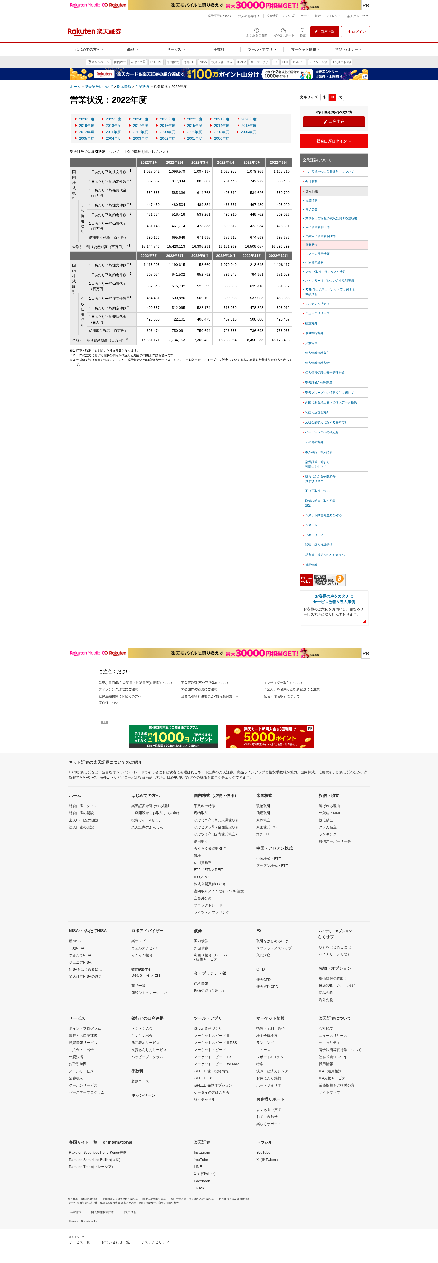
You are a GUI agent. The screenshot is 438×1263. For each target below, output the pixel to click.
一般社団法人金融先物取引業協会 (119, 1199)
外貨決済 (76, 1057)
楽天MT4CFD (267, 987)
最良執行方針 (312, 333)
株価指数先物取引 (333, 978)
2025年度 (113, 119)
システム (309, 525)
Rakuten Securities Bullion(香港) (94, 1160)
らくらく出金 (142, 1036)
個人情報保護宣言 (316, 353)
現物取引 (201, 813)
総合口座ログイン (83, 806)
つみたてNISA (80, 955)
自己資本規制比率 (316, 227)
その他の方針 (312, 442)
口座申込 (334, 121)
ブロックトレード (208, 905)
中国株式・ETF (268, 859)
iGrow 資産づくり (208, 1028)
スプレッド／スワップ (274, 948)
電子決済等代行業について (340, 1050)
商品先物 (326, 993)
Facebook (202, 1181)
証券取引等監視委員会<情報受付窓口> (209, 696)
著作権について (110, 703)
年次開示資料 (313, 262)
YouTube (201, 1160)
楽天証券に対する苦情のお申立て (316, 464)
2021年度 (221, 119)
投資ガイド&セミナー (148, 820)
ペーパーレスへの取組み (320, 432)
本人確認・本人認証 (317, 452)
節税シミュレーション (149, 993)
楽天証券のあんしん (147, 827)
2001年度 (194, 138)
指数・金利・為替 (270, 1028)
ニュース (263, 1050)
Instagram (202, 1152)
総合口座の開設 (81, 813)
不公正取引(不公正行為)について (205, 683)
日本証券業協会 (88, 1199)
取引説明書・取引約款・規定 (320, 503)
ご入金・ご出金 (81, 1050)
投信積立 (326, 820)
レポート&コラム (269, 1057)
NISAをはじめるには (85, 969)
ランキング (328, 834)
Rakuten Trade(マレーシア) (91, 1167)
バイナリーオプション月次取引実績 (328, 280)
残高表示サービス (145, 1043)
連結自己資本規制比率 (319, 236)
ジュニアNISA (80, 962)
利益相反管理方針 (316, 412)
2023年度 (167, 119)
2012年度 (86, 132)
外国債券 (201, 948)
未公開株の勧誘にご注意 (199, 689)
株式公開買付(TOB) (209, 884)
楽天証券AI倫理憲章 (317, 382)
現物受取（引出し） (210, 991)
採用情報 (309, 565)
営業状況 (142, 87)
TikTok (199, 1188)
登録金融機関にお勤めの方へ (120, 696)
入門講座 (263, 955)
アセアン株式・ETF (272, 866)
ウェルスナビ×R (144, 948)
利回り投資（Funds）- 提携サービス (211, 957)
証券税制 (76, 1078)
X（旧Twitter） (205, 1174)
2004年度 (113, 138)
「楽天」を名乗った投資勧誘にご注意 (292, 689)
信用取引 (201, 841)
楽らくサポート (268, 1124)
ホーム (75, 87)
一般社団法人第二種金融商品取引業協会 (191, 1199)
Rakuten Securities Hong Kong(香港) (98, 1152)
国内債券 (201, 941)
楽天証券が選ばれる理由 (150, 806)
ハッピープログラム (147, 1057)
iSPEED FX (203, 1078)
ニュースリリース (316, 313)
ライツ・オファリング (211, 912)
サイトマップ (329, 1092)
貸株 (197, 855)
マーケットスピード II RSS (215, 1043)
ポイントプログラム (85, 1028)
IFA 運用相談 (330, 1071)
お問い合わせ (267, 1117)
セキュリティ (312, 535)
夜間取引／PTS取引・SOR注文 (219, 891)
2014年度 (221, 125)
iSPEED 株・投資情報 (211, 1071)
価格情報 (201, 984)
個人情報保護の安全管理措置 (323, 373)
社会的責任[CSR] (332, 1057)
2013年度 (249, 125)
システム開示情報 (316, 254)
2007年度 (221, 132)
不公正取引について (317, 491)
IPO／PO (201, 877)
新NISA (75, 941)
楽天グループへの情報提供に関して (328, 392)
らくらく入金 (142, 1028)
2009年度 (167, 132)
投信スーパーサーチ (335, 841)
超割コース (140, 1081)
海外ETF (263, 834)
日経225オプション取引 (338, 986)
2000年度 (221, 138)
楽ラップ (138, 941)
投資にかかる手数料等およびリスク (319, 479)
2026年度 (86, 119)
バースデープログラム (86, 1092)
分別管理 (309, 343)
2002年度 (167, 138)
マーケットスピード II (211, 1036)
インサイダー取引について (283, 683)
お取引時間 (78, 1064)
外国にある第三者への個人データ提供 (329, 402)
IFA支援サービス (332, 1078)
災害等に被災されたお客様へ (323, 555)
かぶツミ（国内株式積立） (216, 834)
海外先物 (326, 1000)
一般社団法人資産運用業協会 (232, 1199)
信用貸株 (202, 862)
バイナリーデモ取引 (335, 954)
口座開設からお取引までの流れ (156, 813)
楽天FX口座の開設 (83, 820)
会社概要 (309, 181)
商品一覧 (138, 986)
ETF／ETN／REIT (208, 870)
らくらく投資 (142, 955)
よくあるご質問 (268, 1110)
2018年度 (113, 125)
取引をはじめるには (272, 941)
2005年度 (86, 138)
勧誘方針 (309, 323)
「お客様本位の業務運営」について (328, 171)
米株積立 (263, 820)
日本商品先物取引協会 (153, 1199)
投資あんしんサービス (149, 1050)
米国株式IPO (266, 827)
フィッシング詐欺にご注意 (118, 689)
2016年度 (167, 125)
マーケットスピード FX (212, 1057)
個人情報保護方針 (316, 363)
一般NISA (76, 948)
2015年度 (194, 125)
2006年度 (248, 132)
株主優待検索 (267, 1036)
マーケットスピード (210, 1050)
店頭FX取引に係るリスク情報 (324, 272)
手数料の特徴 (204, 806)
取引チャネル (204, 1099)
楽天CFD (263, 979)
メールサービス (81, 1071)
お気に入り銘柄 (268, 1078)
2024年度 (140, 119)
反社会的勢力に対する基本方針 (325, 422)
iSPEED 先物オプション (213, 1085)
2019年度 (86, 125)
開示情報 (124, 87)
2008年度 (194, 132)
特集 (259, 1064)
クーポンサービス (83, 1085)
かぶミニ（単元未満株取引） (218, 819)
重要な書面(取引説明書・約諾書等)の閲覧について (136, 683)
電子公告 (310, 209)
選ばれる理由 (329, 806)
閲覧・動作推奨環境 (317, 545)
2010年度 (140, 132)
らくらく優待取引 (210, 848)
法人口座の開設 (81, 827)
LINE (198, 1167)
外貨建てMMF (330, 813)
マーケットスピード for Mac (216, 1064)
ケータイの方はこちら (211, 1092)
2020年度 (249, 119)
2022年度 (194, 119)
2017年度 (140, 125)
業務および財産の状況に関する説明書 (329, 218)
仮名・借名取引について (282, 696)
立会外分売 (203, 898)
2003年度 (140, 138)
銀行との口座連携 (83, 1036)
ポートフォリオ (268, 1085)
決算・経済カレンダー (274, 1071)
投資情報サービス (83, 1043)
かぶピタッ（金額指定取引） (218, 827)
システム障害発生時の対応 (322, 515)
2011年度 (113, 132)
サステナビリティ (316, 303)
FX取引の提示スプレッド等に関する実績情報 (328, 292)
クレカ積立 (328, 827)
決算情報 (310, 200)
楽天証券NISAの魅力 (85, 976)
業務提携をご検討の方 (336, 1085)
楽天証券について (99, 87)
